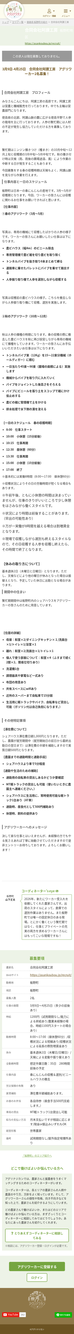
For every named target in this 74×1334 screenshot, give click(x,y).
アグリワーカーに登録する (37, 1266)
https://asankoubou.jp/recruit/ (42, 43)
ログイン (37, 1277)
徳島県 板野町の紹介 (37, 22)
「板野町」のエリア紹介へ (37, 1155)
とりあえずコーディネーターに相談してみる (38, 1235)
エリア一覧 (17, 22)
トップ (5, 22)
